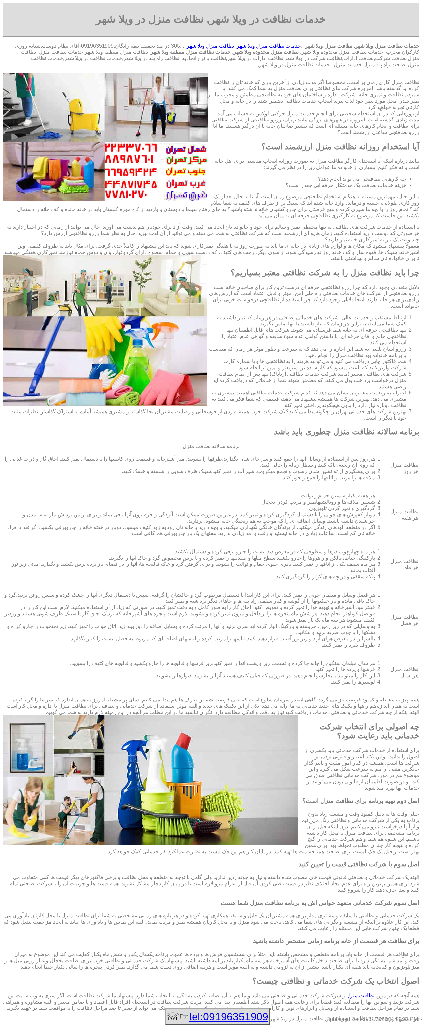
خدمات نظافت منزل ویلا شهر (269, 46)
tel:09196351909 (228, 1017)
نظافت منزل (361, 995)
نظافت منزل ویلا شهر (210, 46)
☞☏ (217, 1017)
